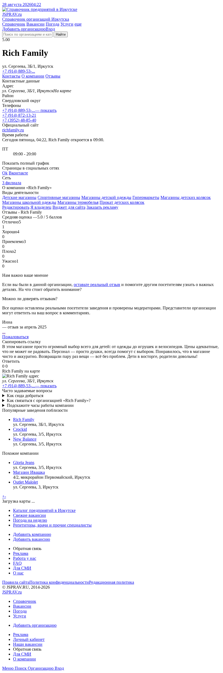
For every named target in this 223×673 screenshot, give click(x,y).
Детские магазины (19, 197)
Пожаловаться (15, 336)
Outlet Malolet (25, 482)
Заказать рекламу (102, 207)
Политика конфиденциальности (59, 582)
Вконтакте (18, 173)
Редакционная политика (111, 582)
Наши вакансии (27, 644)
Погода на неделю (30, 520)
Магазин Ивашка (29, 472)
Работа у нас (24, 558)
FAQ (17, 563)
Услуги (66, 24)
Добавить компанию (32, 534)
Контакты (11, 76)
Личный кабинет (29, 639)
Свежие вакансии (29, 515)
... (3, 332)
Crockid (20, 429)
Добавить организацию (24, 29)
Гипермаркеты (145, 197)
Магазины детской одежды (106, 197)
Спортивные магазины (59, 197)
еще (78, 24)
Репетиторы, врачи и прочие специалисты (52, 525)
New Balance (24, 439)
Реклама (20, 553)
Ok (5, 173)
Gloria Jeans (23, 462)
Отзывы (52, 76)
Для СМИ (22, 568)
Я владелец (40, 207)
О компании (32, 76)
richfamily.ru (13, 130)
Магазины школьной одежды (29, 202)
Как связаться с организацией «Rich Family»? (49, 400)
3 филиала (11, 182)
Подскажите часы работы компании (40, 405)
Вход (50, 29)
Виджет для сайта (68, 207)
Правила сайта (15, 582)
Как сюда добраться (25, 395)
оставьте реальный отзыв (97, 284)
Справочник (13, 24)
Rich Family (23, 419)
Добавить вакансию (31, 539)
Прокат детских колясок (122, 202)
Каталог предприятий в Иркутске (44, 510)
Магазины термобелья (77, 202)
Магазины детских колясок (185, 197)
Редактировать (15, 207)
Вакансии (35, 24)
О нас (18, 573)
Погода (52, 24)
